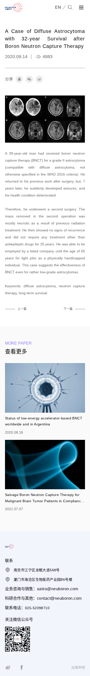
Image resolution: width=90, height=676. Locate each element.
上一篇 (22, 309)
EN (58, 7)
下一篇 (68, 309)
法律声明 (78, 668)
